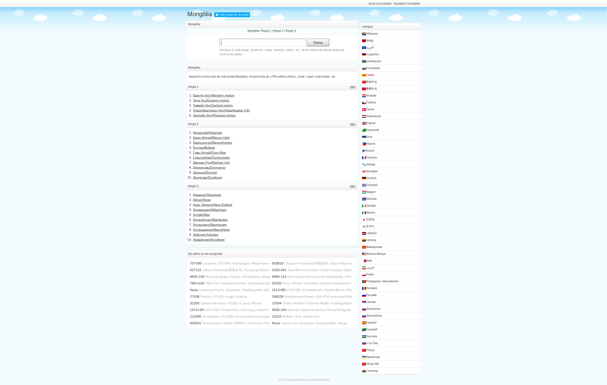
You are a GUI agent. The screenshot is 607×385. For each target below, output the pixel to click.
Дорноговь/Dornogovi (209, 167)
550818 (277, 263)
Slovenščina (374, 315)
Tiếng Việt (372, 364)
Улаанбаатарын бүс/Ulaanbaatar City (221, 110)
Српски (371, 302)
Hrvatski (371, 95)
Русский (371, 295)
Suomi (370, 150)
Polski (370, 274)
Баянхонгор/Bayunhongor (212, 142)
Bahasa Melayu (376, 253)
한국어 (370, 226)
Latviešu (371, 233)
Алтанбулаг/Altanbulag (210, 220)
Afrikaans (372, 33)
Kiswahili (371, 329)
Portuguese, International (382, 281)
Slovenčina (373, 309)
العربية (370, 47)
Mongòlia (199, 14)
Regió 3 (291, 30)
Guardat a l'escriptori (407, 3)
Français (371, 157)
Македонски (374, 247)
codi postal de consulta (234, 14)
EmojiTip (323, 379)
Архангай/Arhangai (207, 133)
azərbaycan (373, 61)
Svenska (371, 336)
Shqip (369, 40)
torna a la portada (380, 3)
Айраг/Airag (202, 200)
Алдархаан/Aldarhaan (209, 210)
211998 (195, 316)
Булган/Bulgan (204, 147)
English (371, 123)
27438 (194, 296)
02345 (276, 283)
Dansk (370, 109)
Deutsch (371, 178)
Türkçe (370, 350)
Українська (373, 357)
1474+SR (197, 310)
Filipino (370, 143)
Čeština (371, 102)
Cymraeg (372, 370)
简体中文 (371, 81)
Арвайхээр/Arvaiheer (209, 239)
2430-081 (279, 270)
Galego (370, 164)
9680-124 (279, 276)
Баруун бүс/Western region (213, 95)
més (352, 86)
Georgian (372, 171)
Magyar (371, 192)
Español (371, 322)
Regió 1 (266, 30)
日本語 (370, 219)
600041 (195, 323)
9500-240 (279, 310)
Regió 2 (278, 30)
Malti (369, 260)
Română (371, 288)
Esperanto (372, 130)
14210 (276, 316)
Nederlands (373, 116)
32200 (194, 303)
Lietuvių (371, 240)
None (194, 290)
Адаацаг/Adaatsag (207, 195)
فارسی (370, 267)
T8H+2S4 (197, 283)
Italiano (370, 212)
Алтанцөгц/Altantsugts (210, 225)
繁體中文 (371, 88)
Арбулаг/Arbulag (205, 235)
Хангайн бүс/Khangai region (214, 115)
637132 (195, 270)
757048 (195, 263)
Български (373, 68)
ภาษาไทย (372, 343)
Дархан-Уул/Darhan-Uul (211, 162)
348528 (277, 296)
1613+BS (279, 290)
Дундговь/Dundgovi (207, 177)
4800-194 (197, 276)
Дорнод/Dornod (205, 172)
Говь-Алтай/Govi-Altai (209, 152)
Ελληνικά (371, 185)
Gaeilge (371, 205)
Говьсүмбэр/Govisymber (211, 157)
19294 (276, 303)
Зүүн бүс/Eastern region (211, 100)
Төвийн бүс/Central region (213, 105)
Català (370, 75)
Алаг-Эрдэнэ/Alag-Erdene (212, 205)
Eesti (369, 137)
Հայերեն (372, 54)
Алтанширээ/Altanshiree (211, 230)
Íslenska (371, 198)
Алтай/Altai (201, 215)
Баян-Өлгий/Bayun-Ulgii (211, 137)
